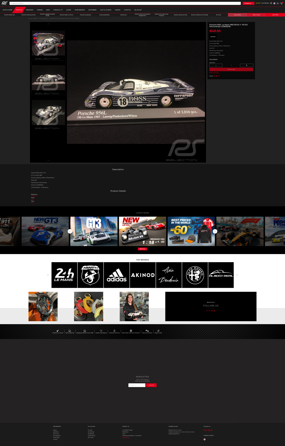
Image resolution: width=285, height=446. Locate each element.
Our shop (55, 439)
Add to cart (231, 69)
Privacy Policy (56, 437)
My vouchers (91, 437)
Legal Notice (56, 431)
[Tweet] (217, 76)
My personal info (91, 435)
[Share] (215, 76)
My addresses (91, 433)
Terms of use (56, 433)
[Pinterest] (219, 76)
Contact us (247, 3)
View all (142, 249)
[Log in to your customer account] (278, 3)
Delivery (55, 430)
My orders (90, 430)
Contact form (126, 437)
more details (213, 59)
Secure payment (56, 435)
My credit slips (91, 431)
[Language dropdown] (274, 3)
